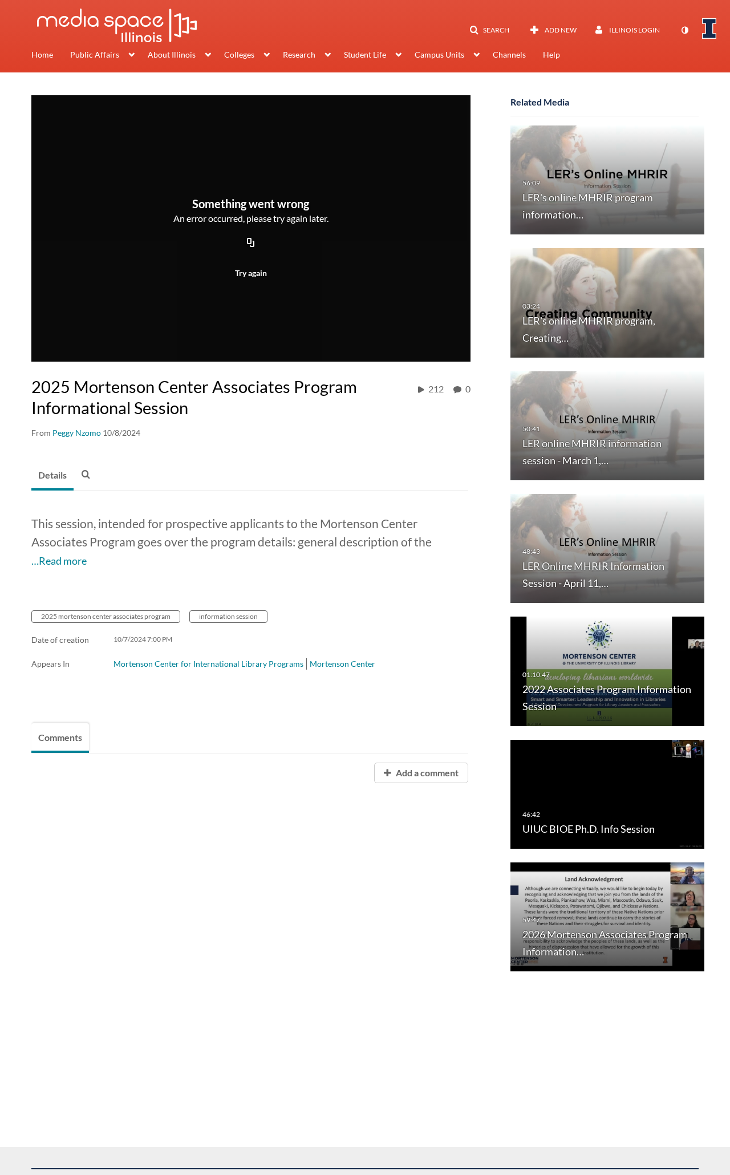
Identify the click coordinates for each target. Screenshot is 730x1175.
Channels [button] (509, 54)
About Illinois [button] (172, 54)
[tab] (52, 476)
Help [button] (551, 54)
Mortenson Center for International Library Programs (208, 663)
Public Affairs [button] (94, 54)
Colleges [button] (239, 54)
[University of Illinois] (709, 28)
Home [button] (42, 54)
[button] (489, 30)
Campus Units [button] (439, 54)
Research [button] (299, 54)
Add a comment (426, 772)
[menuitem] (50, 56)
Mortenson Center (342, 663)
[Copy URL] (251, 243)
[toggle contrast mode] (684, 30)
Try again (251, 273)
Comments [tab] (60, 737)
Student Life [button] (365, 54)
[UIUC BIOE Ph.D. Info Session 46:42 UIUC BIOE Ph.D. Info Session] (607, 793)
